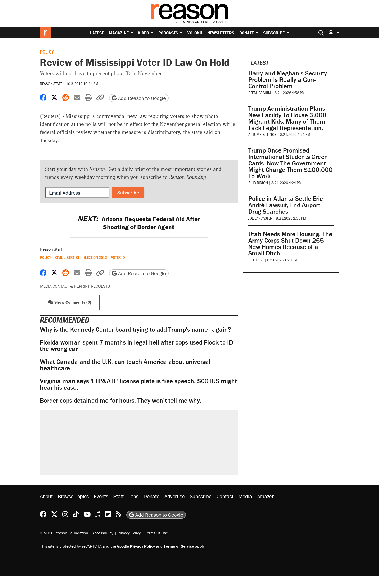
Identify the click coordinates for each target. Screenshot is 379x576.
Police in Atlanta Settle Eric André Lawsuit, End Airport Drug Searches (285, 205)
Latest (97, 32)
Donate (247, 32)
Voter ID (118, 257)
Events (101, 496)
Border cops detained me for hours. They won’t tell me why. (120, 400)
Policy (47, 51)
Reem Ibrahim (259, 92)
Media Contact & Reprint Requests (75, 286)
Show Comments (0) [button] (72, 302)
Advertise (174, 496)
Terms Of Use (156, 532)
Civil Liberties (67, 257)
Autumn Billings (262, 134)
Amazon (266, 496)
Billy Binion (258, 182)
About (46, 496)
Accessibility (102, 532)
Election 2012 (95, 257)
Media (245, 496)
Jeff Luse (255, 259)
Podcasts (168, 32)
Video (144, 32)
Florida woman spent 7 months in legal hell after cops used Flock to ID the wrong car (136, 345)
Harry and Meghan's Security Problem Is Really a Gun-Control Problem (287, 79)
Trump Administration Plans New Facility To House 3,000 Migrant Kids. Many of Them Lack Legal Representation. (287, 118)
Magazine (119, 32)
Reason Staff (51, 83)
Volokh (194, 32)
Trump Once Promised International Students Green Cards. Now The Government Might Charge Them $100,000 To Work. (290, 163)
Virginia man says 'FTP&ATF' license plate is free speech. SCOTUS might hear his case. (138, 384)
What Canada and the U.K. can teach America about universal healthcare (125, 365)
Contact (225, 496)
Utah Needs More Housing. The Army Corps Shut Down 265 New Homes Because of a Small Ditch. (290, 243)
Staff (118, 496)
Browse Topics (73, 496)
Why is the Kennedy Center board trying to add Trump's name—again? (135, 329)
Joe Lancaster (260, 218)
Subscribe (274, 32)
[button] (334, 33)
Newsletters (220, 32)
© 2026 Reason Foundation (64, 532)
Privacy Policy (129, 532)
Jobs (133, 496)
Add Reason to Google (141, 98)
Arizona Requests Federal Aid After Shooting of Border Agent (138, 223)
